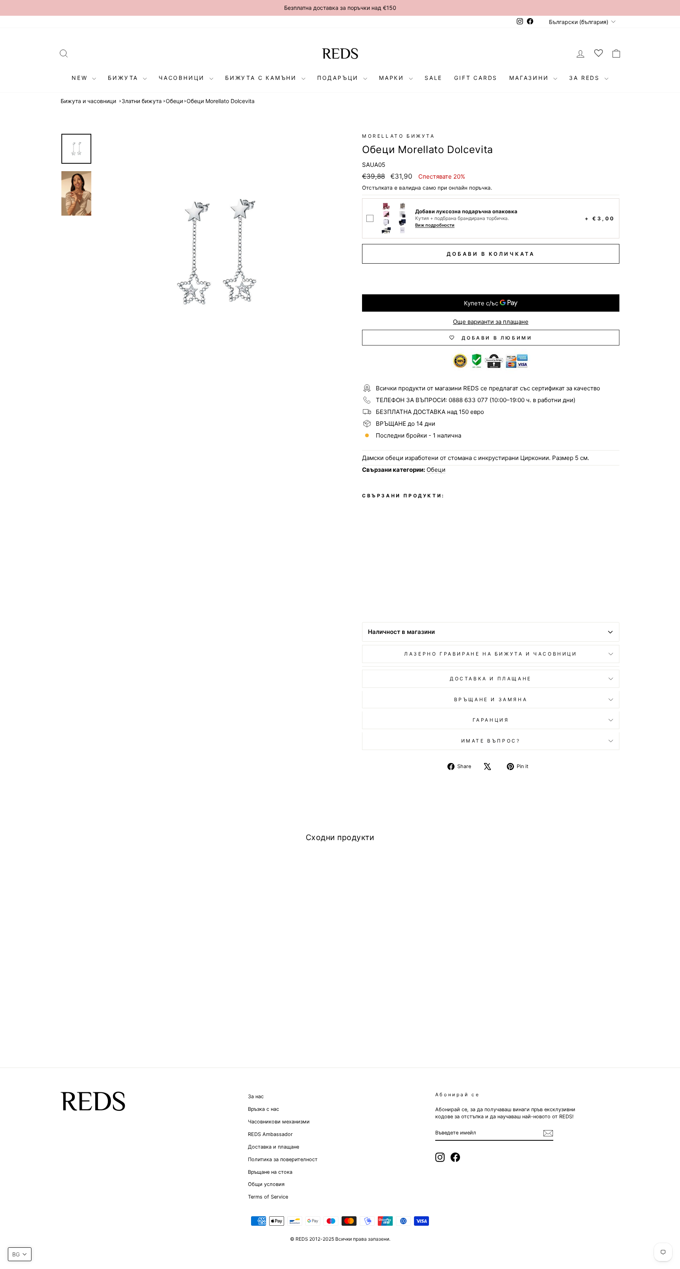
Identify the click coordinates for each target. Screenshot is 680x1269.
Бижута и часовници (88, 101)
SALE (433, 77)
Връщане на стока (270, 1172)
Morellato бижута (398, 136)
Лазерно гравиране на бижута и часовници (490, 654)
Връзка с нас (263, 1109)
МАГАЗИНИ (530, 77)
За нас (256, 1096)
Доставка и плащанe (491, 679)
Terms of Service (268, 1197)
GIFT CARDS (475, 77)
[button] (19, 1254)
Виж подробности (435, 225)
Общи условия (266, 1184)
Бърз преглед (127, 987)
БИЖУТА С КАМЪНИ (262, 77)
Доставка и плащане (273, 1147)
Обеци (174, 101)
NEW (81, 77)
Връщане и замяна (491, 699)
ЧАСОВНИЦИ (183, 77)
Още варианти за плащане (490, 321)
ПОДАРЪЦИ (339, 77)
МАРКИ (393, 77)
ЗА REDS (585, 77)
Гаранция (491, 720)
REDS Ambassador (270, 1134)
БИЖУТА (124, 77)
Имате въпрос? (491, 741)
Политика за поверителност (283, 1159)
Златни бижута (142, 101)
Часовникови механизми (279, 1122)
